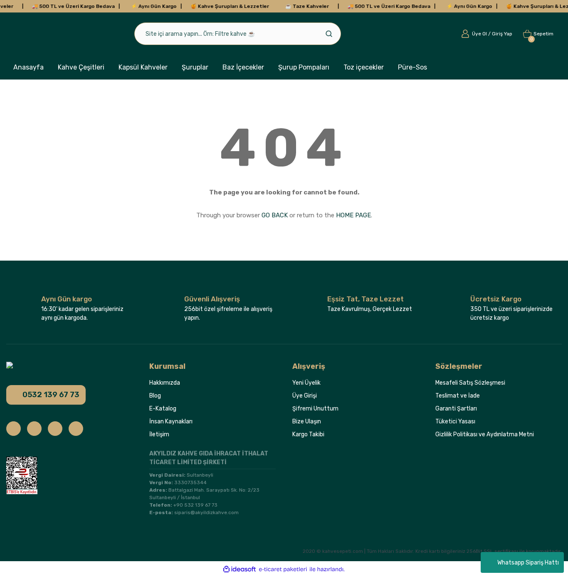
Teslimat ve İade (457, 395)
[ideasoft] (239, 569)
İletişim (159, 434)
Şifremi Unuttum (315, 408)
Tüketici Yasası (455, 421)
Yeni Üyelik (306, 382)
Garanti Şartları (456, 408)
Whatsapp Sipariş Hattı (528, 562)
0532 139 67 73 (50, 394)
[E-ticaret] (283, 569)
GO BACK (275, 215)
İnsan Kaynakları (171, 421)
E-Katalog (162, 408)
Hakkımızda (164, 382)
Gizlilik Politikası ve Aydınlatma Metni (484, 434)
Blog (155, 395)
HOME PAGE (353, 215)
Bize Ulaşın (306, 421)
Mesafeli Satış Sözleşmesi (470, 382)
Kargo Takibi (308, 434)
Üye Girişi (304, 395)
